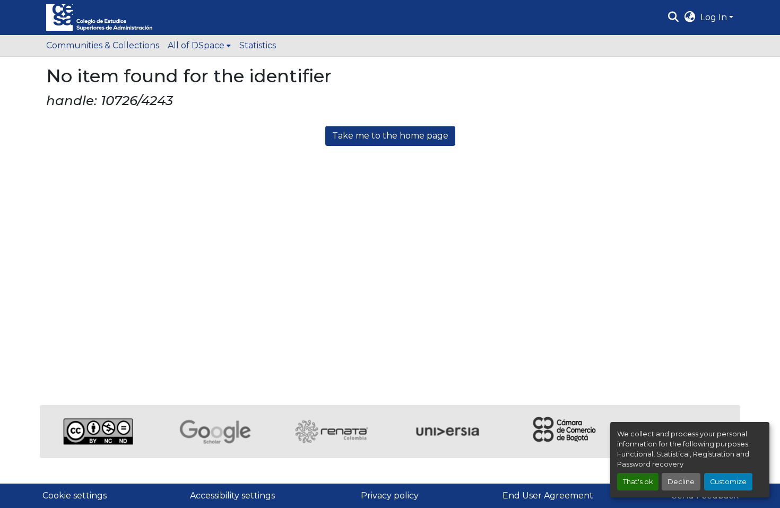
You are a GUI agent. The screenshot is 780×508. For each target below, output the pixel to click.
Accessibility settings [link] (232, 495)
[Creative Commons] (98, 431)
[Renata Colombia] (332, 431)
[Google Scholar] (215, 431)
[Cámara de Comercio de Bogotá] (565, 431)
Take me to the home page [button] (390, 136)
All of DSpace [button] (196, 45)
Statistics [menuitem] (257, 45)
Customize (728, 482)
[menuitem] (199, 45)
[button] (99, 17)
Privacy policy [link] (390, 495)
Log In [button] (714, 17)
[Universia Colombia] (448, 431)
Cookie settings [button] (74, 495)
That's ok (638, 482)
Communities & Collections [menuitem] (102, 45)
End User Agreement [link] (547, 495)
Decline (681, 482)
